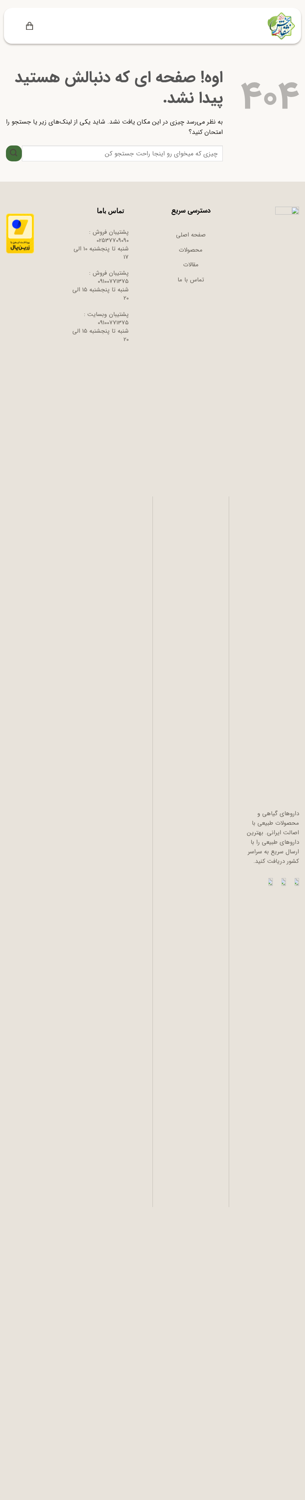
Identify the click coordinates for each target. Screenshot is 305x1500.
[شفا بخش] (280, 26)
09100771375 (113, 281)
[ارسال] (14, 153)
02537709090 (113, 240)
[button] (43, 26)
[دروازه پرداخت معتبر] (20, 233)
